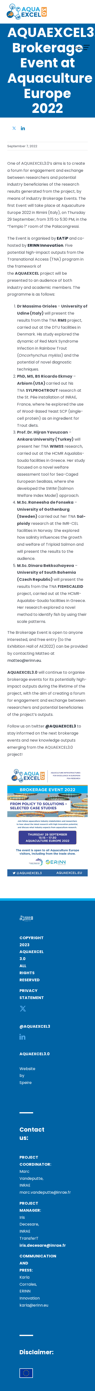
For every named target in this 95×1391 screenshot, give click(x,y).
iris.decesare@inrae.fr (42, 1245)
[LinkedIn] (22, 1037)
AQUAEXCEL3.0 (34, 1054)
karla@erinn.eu (33, 1305)
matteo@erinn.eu (24, 660)
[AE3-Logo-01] (27, 5)
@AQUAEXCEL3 (34, 1026)
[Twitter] (22, 1008)
